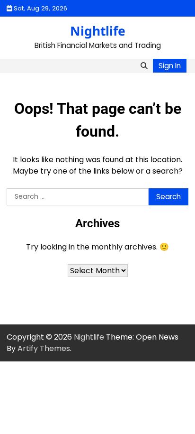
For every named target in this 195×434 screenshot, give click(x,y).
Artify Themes (44, 348)
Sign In (170, 66)
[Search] (144, 66)
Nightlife (97, 30)
